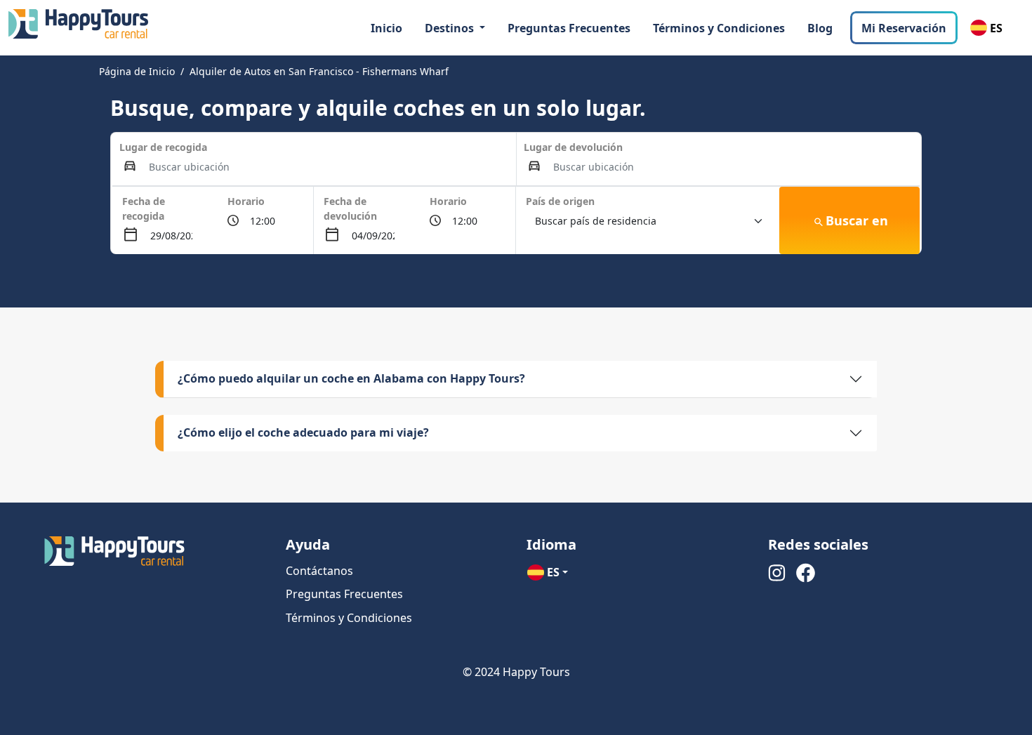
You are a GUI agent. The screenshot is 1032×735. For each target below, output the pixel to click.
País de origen (560, 201)
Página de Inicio (137, 71)
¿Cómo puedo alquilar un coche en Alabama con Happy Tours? (351, 378)
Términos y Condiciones (719, 28)
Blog (820, 28)
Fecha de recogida (143, 208)
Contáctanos (319, 570)
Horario (246, 201)
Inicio (386, 28)
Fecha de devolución (350, 208)
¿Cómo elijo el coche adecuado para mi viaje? (303, 432)
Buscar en (857, 220)
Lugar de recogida (163, 147)
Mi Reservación (903, 28)
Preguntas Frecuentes (569, 28)
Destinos (451, 28)
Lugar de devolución (573, 147)
